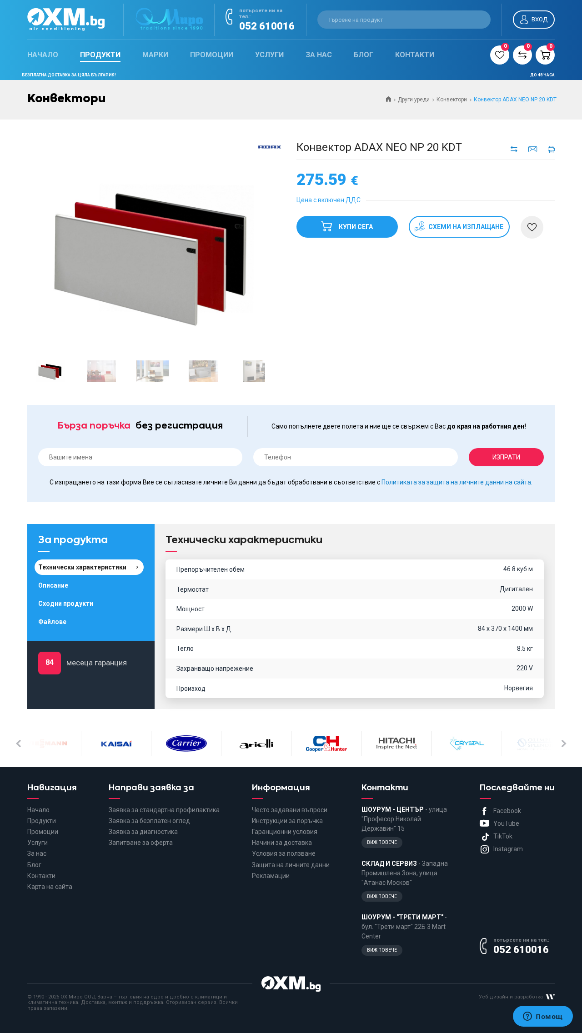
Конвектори (451, 99)
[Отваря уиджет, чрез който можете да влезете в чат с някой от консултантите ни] (543, 1017)
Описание (53, 585)
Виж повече (382, 842)
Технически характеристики (82, 567)
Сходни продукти (65, 603)
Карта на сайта (49, 886)
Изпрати (506, 457)
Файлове (52, 621)
